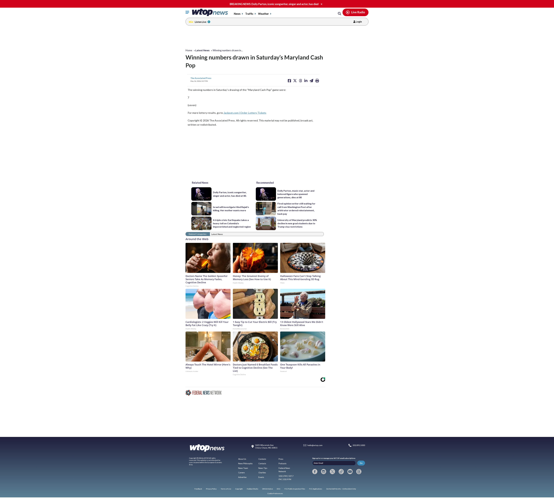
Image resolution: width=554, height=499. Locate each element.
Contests (262, 459)
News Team (243, 468)
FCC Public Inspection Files (295, 489)
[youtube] (350, 471)
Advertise (242, 477)
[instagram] (323, 471)
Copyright (239, 489)
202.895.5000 (359, 445)
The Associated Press (200, 78)
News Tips (262, 468)
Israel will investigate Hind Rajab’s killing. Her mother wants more (231, 209)
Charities (262, 472)
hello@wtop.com (314, 445)
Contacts (262, 463)
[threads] (358, 471)
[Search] (339, 13)
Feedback (198, 489)
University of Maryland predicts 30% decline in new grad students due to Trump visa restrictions (297, 223)
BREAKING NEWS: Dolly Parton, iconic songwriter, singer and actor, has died (274, 4)
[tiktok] (341, 471)
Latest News (217, 234)
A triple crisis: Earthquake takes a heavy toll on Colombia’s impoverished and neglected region (232, 223)
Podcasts (282, 463)
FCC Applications (315, 489)
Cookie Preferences (275, 493)
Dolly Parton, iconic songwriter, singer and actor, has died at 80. (230, 194)
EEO (278, 489)
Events (261, 477)
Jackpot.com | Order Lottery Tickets (244, 112)
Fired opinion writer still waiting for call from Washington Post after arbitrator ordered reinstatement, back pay (296, 208)
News (237, 13)
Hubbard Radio (252, 489)
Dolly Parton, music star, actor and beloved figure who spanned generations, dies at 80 (295, 194)
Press (281, 459)
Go (361, 463)
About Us (242, 459)
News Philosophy (245, 463)
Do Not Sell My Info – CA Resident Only (341, 489)
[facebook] (314, 471)
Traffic (249, 13)
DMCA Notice (267, 489)
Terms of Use (226, 489)
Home (189, 50)
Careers (241, 472)
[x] (332, 471)
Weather (263, 13)
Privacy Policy (211, 489)
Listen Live (200, 22)
